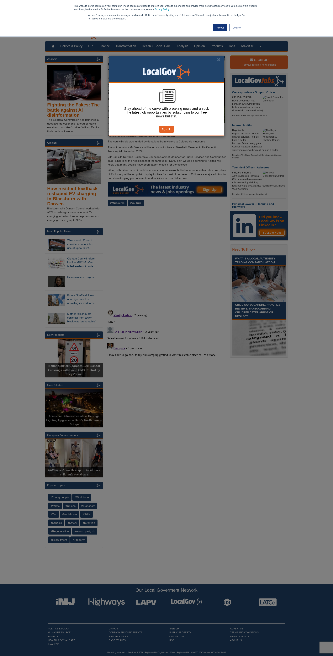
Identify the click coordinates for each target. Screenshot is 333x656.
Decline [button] (237, 27)
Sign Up (166, 129)
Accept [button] (220, 27)
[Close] (218, 60)
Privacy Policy (162, 9)
